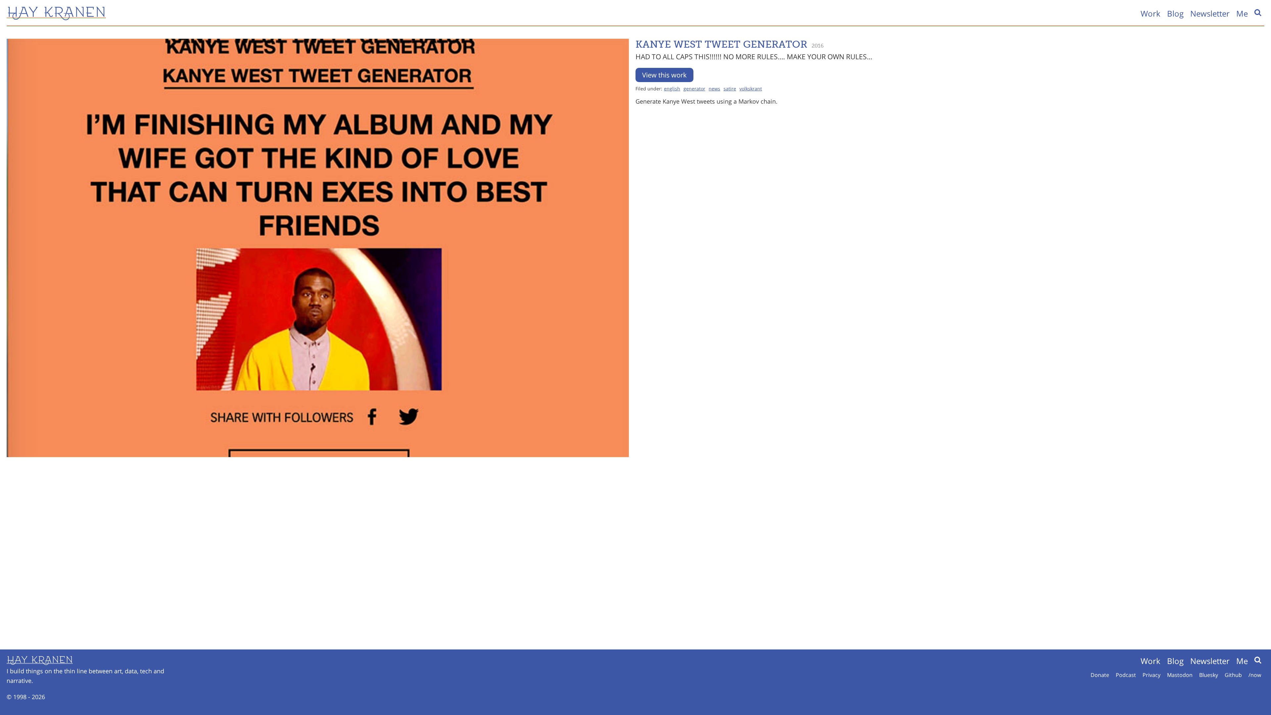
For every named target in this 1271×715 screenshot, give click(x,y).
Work (1150, 13)
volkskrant (750, 88)
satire (730, 88)
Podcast (1126, 675)
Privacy (1151, 675)
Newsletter (1210, 13)
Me (1242, 13)
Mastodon (1180, 675)
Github (1233, 675)
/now (1254, 675)
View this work (664, 75)
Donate (1100, 675)
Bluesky (1208, 675)
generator (694, 88)
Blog (1175, 13)
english (672, 88)
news (714, 88)
